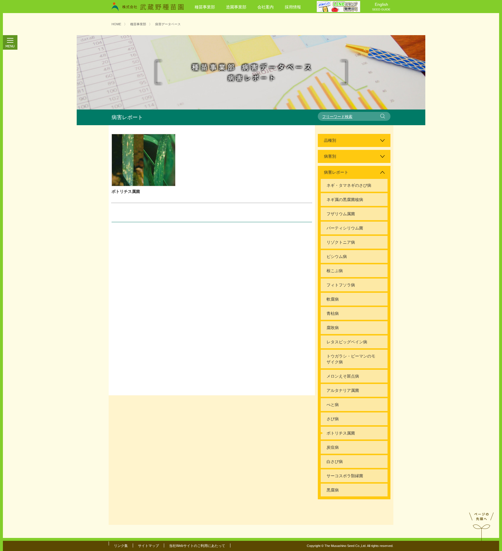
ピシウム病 (337, 256)
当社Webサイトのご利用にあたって (197, 546)
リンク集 (121, 546)
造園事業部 (236, 7)
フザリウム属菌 (341, 213)
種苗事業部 (205, 7)
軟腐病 (333, 299)
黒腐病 (333, 490)
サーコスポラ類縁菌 (345, 475)
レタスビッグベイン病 (347, 342)
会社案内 (265, 7)
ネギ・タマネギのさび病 (349, 185)
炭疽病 (333, 447)
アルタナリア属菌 (343, 390)
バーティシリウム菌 (345, 228)
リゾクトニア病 (341, 242)
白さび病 (335, 461)
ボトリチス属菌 (126, 191)
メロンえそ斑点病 (343, 376)
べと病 (333, 404)
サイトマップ (148, 546)
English (381, 6)
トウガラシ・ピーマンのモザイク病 (351, 359)
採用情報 (293, 7)
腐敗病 (333, 327)
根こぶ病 (335, 270)
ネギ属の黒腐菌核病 (345, 199)
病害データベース (168, 24)
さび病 (333, 419)
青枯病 (333, 313)
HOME (116, 24)
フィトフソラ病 (341, 285)
